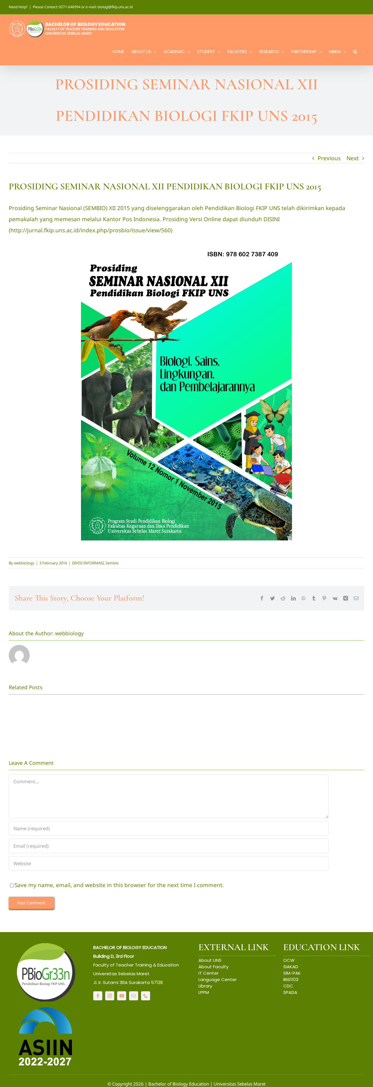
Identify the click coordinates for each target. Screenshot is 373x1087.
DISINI (271, 219)
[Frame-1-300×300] (46, 946)
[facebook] (97, 995)
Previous (329, 158)
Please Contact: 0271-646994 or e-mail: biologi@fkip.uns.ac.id (83, 6)
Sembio (112, 563)
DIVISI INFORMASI (88, 563)
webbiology (24, 563)
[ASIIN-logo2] (46, 1008)
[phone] (145, 995)
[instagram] (109, 995)
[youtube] (121, 995)
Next (352, 158)
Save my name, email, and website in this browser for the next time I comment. (119, 885)
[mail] (133, 995)
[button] (355, 51)
